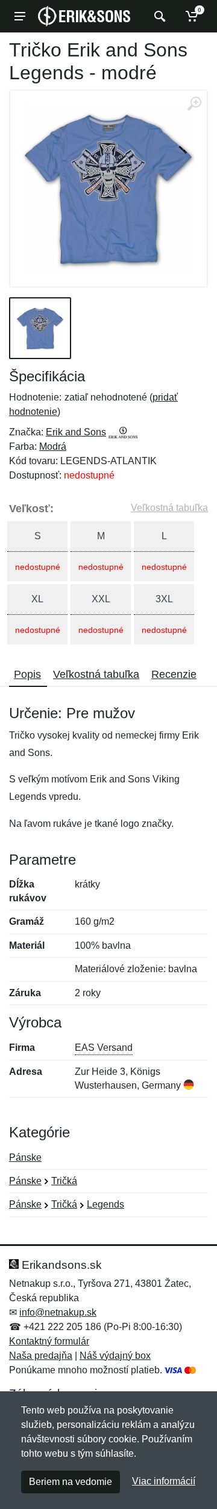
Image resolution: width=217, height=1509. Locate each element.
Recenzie (174, 674)
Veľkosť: (31, 509)
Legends (105, 1204)
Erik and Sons (76, 432)
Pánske (25, 1157)
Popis (27, 674)
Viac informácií (163, 1481)
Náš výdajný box (115, 1355)
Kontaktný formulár (49, 1341)
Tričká (64, 1181)
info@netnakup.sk (57, 1312)
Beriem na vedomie (70, 1482)
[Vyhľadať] (158, 16)
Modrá (52, 446)
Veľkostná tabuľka (169, 508)
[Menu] (20, 16)
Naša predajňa (40, 1355)
